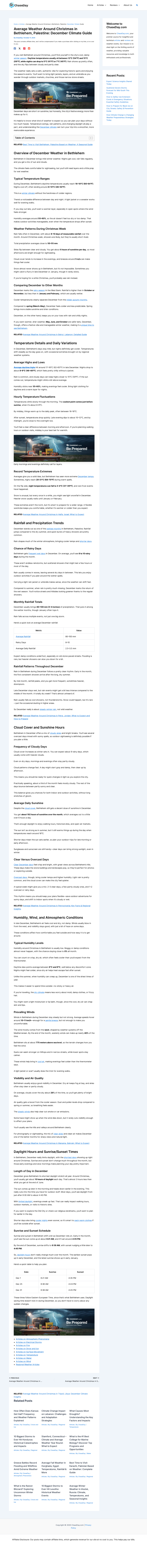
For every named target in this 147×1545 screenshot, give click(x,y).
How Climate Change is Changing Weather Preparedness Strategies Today (120, 117)
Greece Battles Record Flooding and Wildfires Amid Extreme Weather (26, 1466)
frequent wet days (37, 553)
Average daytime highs (24, 367)
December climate (48, 127)
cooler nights (42, 1220)
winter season (20, 58)
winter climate (28, 193)
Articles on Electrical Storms (29, 1342)
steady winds (24, 1111)
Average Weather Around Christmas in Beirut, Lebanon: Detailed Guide (55, 334)
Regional (62, 1424)
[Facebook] (15, 48)
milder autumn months (77, 300)
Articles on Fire (23, 1345)
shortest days (70, 1157)
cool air (41, 1061)
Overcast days (20, 877)
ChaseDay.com (123, 33)
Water (89, 1453)
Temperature (73, 1427)
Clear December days (23, 865)
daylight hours (23, 1255)
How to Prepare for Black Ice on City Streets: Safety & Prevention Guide (119, 108)
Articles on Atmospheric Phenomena (32, 1339)
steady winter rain (48, 709)
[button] (105, 5)
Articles (16, 1424)
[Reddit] (29, 48)
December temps (86, 476)
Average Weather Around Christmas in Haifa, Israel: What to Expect (53, 514)
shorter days (85, 541)
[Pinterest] (24, 48)
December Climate (73, 24)
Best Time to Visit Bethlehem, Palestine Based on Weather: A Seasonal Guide (58, 144)
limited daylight (25, 1201)
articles (117, 40)
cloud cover (30, 808)
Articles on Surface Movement (30, 1352)
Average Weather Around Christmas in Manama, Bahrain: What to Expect (56, 1143)
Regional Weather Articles (27, 1364)
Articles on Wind (23, 1361)
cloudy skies (55, 733)
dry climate (39, 992)
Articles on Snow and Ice (27, 1348)
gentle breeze (51, 1020)
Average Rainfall (23, 636)
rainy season (39, 290)
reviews (127, 40)
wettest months (53, 529)
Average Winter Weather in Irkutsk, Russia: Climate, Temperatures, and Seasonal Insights (79, 1492)
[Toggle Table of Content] (89, 138)
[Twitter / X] (20, 48)
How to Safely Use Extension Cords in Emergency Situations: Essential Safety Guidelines (119, 99)
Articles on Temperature (27, 1355)
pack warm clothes (83, 1220)
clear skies (58, 1134)
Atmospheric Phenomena (22, 1476)
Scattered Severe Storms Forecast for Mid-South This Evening (117, 90)
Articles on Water (24, 1358)
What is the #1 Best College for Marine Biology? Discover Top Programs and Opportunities (80, 1443)
